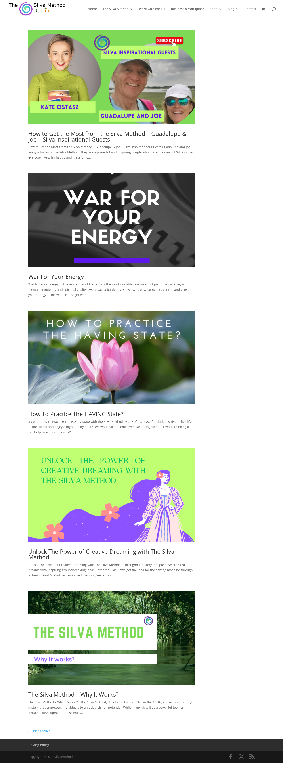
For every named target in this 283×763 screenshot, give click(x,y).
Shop (214, 9)
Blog (231, 9)
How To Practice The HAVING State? (75, 414)
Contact (250, 9)
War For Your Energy (56, 277)
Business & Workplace (187, 9)
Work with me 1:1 (152, 9)
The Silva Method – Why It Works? (73, 694)
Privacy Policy (38, 745)
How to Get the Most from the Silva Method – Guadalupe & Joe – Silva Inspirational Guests (107, 136)
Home (92, 9)
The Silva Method (116, 9)
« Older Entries (39, 731)
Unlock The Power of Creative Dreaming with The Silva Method (101, 554)
